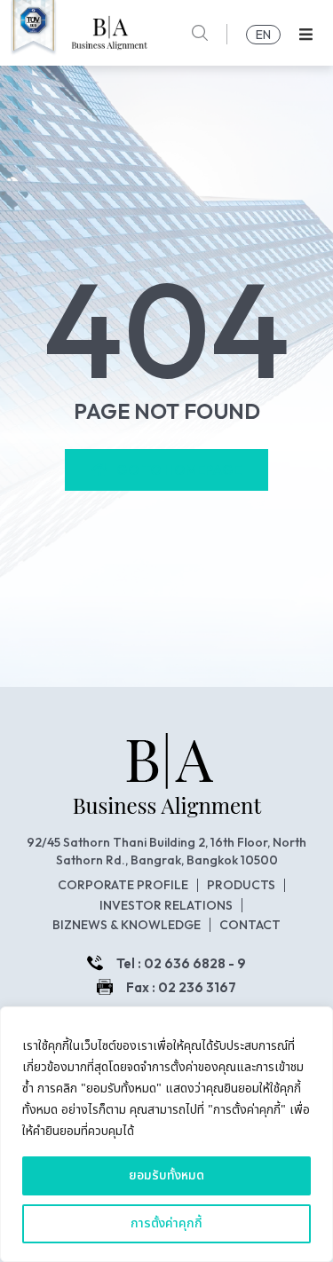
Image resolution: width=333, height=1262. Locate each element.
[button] (305, 34)
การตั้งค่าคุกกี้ (166, 1223)
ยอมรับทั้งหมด (166, 1175)
